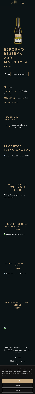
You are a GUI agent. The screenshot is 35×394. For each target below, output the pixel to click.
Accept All (17, 381)
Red (26, 98)
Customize (17, 385)
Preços (7, 74)
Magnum (7, 94)
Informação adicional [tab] (12, 118)
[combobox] (20, 74)
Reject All (17, 390)
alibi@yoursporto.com (13, 348)
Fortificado (23, 91)
